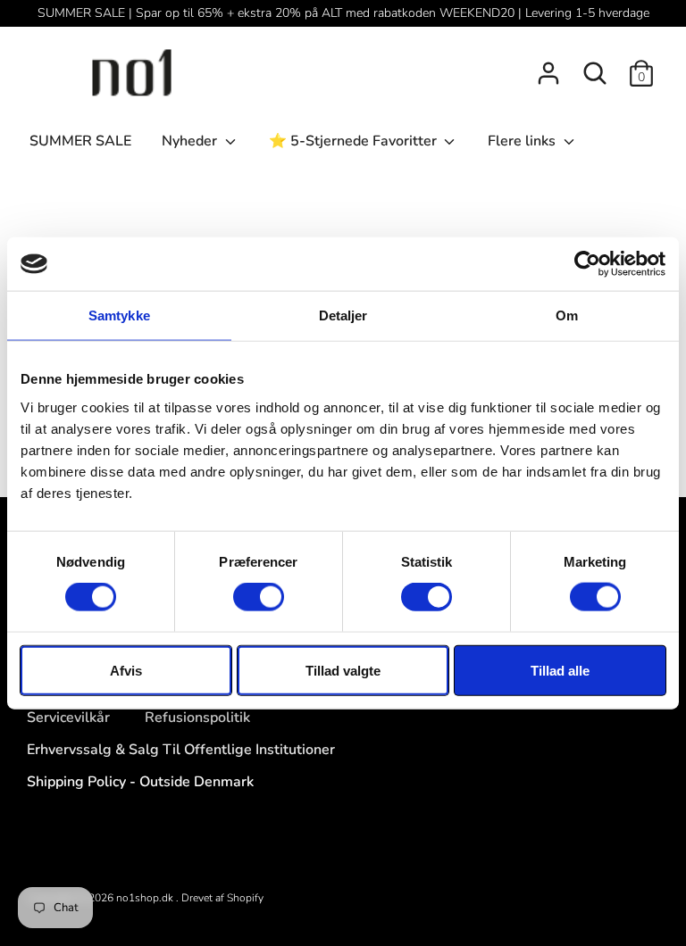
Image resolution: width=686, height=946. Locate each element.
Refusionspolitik (197, 717)
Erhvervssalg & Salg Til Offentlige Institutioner (181, 749)
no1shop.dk (146, 898)
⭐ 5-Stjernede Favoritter (354, 141)
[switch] (258, 597)
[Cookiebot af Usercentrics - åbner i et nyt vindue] (587, 264)
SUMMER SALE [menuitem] (80, 141)
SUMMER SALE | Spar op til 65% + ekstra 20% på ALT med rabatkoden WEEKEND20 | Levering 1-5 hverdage (343, 12)
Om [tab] (567, 315)
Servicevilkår (68, 717)
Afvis (126, 669)
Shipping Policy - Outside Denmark (140, 782)
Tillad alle (560, 669)
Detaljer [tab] (343, 315)
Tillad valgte (343, 669)
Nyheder (191, 141)
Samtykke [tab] (119, 315)
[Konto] (548, 66)
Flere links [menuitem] (523, 141)
